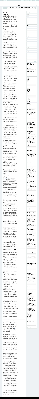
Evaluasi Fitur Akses (29, 132)
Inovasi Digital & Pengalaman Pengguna (30, 155)
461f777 (4, 15)
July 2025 (28, 91)
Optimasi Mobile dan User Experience (30, 200)
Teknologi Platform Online (29, 315)
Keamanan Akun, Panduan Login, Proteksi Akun (31, 171)
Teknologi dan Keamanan (29, 295)
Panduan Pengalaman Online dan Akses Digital (31, 225)
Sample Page (19, 5)
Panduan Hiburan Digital (29, 213)
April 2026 (28, 81)
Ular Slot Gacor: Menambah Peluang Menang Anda (9, 92)
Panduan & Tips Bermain (29, 203)
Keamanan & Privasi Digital (29, 168)
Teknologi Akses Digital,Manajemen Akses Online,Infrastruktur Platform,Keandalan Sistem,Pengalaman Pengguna (31, 292)
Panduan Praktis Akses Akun (29, 226)
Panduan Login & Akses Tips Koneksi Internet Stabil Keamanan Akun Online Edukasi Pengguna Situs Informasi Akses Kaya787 (31, 215)
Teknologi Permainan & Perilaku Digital (30, 313)
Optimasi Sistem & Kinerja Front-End (30, 201)
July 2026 (28, 78)
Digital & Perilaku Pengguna (29, 123)
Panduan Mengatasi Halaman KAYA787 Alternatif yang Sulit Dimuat (17, 7)
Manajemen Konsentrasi (29, 194)
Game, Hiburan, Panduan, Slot (29, 141)
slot (14, 328)
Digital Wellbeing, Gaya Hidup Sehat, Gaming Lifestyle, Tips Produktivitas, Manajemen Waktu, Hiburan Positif (31, 125)
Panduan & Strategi (29, 202)
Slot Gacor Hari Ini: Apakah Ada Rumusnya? (8, 320)
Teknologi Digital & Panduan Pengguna (30, 304)
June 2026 (28, 79)
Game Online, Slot (28, 140)
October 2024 (28, 101)
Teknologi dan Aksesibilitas (29, 293)
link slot (28, 27)
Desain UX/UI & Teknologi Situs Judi (30, 122)
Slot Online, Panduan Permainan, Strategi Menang (31, 272)
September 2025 (28, 89)
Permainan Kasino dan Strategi (30, 242)
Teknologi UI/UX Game (29, 316)
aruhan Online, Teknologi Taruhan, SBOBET (31, 113)
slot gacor (28, 47)
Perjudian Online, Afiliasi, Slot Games (30, 239)
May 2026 (28, 80)
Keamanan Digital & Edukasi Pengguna (30, 176)
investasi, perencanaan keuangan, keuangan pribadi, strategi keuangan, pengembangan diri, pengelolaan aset (31, 157)
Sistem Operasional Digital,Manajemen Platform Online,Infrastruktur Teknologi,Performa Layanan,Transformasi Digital (31, 264)
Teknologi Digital (28, 299)
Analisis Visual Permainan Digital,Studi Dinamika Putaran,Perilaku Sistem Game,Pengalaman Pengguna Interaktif (31, 109)
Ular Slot (13, 94)
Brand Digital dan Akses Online (30, 114)
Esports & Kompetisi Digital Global (30, 131)
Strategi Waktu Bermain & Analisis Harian (31, 277)
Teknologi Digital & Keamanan (30, 303)
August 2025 (28, 90)
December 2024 (28, 99)
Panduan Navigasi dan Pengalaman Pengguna (31, 219)
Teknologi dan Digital (29, 294)
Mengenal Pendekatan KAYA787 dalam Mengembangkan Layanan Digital (32, 7)
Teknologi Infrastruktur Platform (30, 312)
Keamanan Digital (28, 175)
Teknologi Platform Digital (29, 314)
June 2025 (28, 92)
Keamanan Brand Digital (29, 172)
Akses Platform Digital (29, 105)
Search (27, 60)
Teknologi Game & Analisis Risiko (30, 308)
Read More (4, 91)
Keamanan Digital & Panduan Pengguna (30, 177)
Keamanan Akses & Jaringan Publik (30, 170)
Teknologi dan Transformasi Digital (30, 298)
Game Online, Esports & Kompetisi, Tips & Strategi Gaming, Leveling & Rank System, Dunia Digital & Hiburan (31, 137)
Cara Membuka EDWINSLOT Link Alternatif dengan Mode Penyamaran (27, 0)
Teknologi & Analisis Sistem (29, 279)
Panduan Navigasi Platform (29, 220)
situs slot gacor (28, 265)
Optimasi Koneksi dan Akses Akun (30, 199)
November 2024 (28, 100)
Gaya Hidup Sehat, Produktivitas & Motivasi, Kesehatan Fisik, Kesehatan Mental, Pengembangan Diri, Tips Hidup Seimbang (31, 150)
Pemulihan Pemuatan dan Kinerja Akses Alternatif (31, 235)
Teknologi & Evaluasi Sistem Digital (30, 281)
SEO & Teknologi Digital (29, 262)
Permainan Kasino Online (29, 243)
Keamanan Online (28, 182)
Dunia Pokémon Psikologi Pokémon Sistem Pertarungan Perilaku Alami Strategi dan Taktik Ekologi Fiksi (31, 127)
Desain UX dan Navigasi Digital (30, 121)
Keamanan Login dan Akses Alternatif (30, 181)
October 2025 (28, 88)
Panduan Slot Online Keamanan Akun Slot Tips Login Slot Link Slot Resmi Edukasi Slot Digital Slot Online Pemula (31, 230)
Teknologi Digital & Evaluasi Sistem (30, 302)
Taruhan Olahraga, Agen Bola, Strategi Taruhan (31, 278)
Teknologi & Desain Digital (29, 280)
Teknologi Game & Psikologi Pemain (30, 309)
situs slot (28, 36)
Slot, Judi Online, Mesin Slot (29, 273)
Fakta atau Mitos (28, 133)
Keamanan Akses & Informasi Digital (30, 169)
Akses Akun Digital (29, 104)
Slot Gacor (28, 25)
